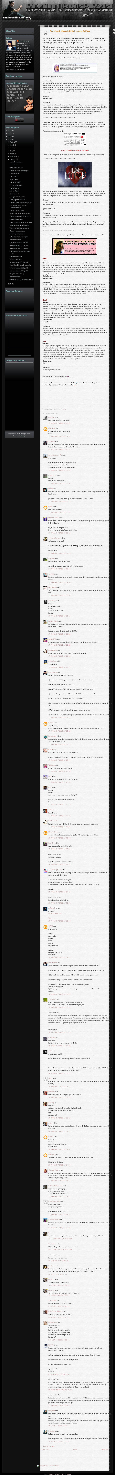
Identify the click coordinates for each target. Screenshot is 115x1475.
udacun (50, 749)
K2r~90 (50, 1345)
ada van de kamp (54, 1219)
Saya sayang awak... (16, 185)
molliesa (51, 810)
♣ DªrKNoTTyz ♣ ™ (54, 870)
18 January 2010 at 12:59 (59, 1032)
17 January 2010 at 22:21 (59, 731)
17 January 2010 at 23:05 (59, 782)
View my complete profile (15, 69)
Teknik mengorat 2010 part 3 (19, 262)
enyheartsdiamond (54, 538)
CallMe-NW (52, 639)
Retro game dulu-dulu (16, 168)
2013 (10, 131)
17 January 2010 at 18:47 (59, 423)
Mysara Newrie (53, 832)
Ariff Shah (51, 417)
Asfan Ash (51, 908)
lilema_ (50, 506)
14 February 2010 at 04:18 (60, 1239)
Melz (69, 1474)
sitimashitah (52, 1300)
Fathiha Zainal (53, 621)
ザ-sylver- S (52, 999)
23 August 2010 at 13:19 (59, 1317)
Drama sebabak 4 (15, 240)
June (12, 148)
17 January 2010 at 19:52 (59, 582)
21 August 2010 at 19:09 (59, 1306)
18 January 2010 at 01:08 (59, 849)
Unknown (51, 1154)
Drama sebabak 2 (15, 277)
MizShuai (51, 1091)
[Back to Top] (114, 30)
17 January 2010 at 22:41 (59, 744)
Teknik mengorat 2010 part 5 (19, 245)
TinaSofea (51, 765)
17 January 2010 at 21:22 (59, 634)
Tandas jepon (14, 179)
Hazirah (50, 723)
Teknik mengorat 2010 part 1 (19, 271)
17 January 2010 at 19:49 (59, 569)
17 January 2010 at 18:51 (59, 436)
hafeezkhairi (52, 736)
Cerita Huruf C (14, 194)
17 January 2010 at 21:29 (59, 656)
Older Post (105, 1449)
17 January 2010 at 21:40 (59, 667)
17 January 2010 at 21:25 (59, 645)
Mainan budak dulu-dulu (17, 231)
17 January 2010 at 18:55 (59, 450)
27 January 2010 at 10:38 (59, 1228)
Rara (49, 776)
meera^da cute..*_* (54, 455)
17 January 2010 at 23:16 (59, 805)
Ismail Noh (51, 1244)
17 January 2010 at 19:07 (59, 483)
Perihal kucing (14, 188)
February (13, 156)
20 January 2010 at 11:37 (59, 1131)
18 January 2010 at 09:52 (59, 903)
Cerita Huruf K (14, 176)
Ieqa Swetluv (52, 587)
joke (55, 34)
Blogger (23, 436)
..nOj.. (50, 1078)
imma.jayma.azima (54, 1201)
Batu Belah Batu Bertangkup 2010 (21, 222)
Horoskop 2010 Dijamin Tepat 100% (21, 279)
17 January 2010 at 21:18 (59, 616)
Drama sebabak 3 (15, 259)
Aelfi (49, 1051)
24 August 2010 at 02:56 (59, 1340)
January (13, 159)
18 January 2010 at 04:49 (59, 892)
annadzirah (51, 601)
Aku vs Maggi (14, 191)
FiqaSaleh (51, 1266)
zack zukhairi (52, 672)
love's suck (61, 34)
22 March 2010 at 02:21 (58, 1261)
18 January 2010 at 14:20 (59, 1046)
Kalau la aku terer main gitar (19, 237)
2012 (10, 134)
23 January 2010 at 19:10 (59, 1196)
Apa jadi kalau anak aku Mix (19, 242)
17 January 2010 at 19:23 (59, 512)
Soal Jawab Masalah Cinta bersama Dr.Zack (70, 31)
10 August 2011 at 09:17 (58, 1426)
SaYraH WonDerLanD (55, 1186)
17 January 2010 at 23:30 (59, 816)
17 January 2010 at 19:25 (59, 533)
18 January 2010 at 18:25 (59, 1118)
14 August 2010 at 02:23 (59, 1285)
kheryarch (51, 1411)
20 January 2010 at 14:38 (59, 1165)
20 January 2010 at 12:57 (59, 1149)
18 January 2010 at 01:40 (59, 865)
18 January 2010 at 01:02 (59, 838)
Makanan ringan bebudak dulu (19, 225)
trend (67, 34)
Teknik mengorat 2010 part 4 (19, 248)
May (11, 151)
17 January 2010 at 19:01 (59, 470)
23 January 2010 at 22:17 (59, 1214)
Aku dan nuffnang (15, 182)
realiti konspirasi (10, 14)
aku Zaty (51, 1103)
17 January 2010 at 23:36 (59, 827)
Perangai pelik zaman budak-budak (21, 202)
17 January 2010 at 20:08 (59, 596)
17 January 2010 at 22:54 (59, 771)
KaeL (50, 1233)
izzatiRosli (51, 1037)
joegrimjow (51, 428)
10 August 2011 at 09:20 (58, 1441)
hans (50, 787)
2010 (10, 139)
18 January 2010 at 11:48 (59, 957)
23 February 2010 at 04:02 (60, 1250)
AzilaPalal (51, 441)
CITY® (50, 926)
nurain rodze (52, 475)
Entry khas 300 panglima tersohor (20, 265)
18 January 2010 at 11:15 (59, 921)
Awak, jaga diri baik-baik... (18, 200)
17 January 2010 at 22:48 (59, 760)
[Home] (114, 33)
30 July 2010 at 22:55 (57, 1274)
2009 (10, 284)
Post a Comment (48, 1446)
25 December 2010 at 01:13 (60, 1390)
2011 (10, 136)
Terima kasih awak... (16, 162)
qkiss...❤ (51, 1279)
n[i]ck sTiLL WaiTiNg (55, 1311)
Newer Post (45, 1449)
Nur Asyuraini (52, 1322)
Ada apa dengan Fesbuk (17, 197)
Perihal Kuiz (13, 165)
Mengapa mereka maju (17, 274)
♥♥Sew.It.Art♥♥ (53, 518)
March (12, 154)
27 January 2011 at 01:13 (59, 1405)
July (11, 145)
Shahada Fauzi (53, 1170)
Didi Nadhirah (52, 650)
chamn (50, 488)
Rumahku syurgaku (16, 256)
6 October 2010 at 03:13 (59, 1374)
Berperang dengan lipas (17, 234)
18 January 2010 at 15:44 (59, 1073)
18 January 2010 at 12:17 (59, 994)
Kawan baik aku (15, 173)
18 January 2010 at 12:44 (59, 1007)
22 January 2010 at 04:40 (59, 1180)
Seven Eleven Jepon (16, 219)
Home (75, 1449)
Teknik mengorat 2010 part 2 (19, 268)
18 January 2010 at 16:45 (59, 1086)
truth (71, 34)
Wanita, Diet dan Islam (17, 210)
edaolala (51, 574)
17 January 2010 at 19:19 (59, 501)
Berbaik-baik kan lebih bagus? (19, 170)
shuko (50, 1123)
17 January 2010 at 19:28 (59, 553)
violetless (51, 558)
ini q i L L (51, 843)
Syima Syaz (52, 661)
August (12, 142)
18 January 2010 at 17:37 (59, 1097)
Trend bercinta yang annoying (19, 228)
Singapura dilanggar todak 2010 (20, 216)
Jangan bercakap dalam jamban (20, 213)
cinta (51, 34)
